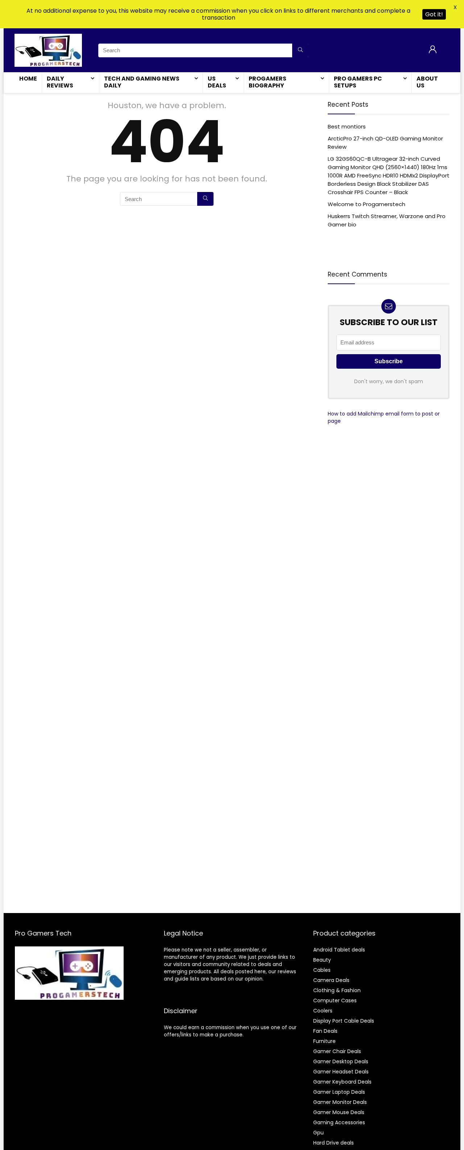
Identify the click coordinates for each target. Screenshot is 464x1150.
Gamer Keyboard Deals (342, 1081)
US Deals (217, 82)
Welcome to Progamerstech (366, 204)
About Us (427, 82)
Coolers (322, 1010)
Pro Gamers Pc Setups (358, 82)
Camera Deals (331, 980)
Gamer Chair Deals (337, 1051)
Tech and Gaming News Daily (141, 82)
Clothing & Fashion (337, 990)
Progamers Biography (267, 82)
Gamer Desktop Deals (340, 1061)
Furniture (324, 1041)
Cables (322, 970)
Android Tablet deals (339, 949)
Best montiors (347, 126)
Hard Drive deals (333, 1142)
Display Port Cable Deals (343, 1020)
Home (28, 78)
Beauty (322, 959)
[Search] (300, 50)
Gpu (318, 1132)
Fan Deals (325, 1031)
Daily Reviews (60, 82)
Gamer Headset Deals (341, 1071)
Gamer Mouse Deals (338, 1112)
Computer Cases (335, 1000)
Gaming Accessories (339, 1122)
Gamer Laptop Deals (339, 1092)
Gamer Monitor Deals (340, 1102)
